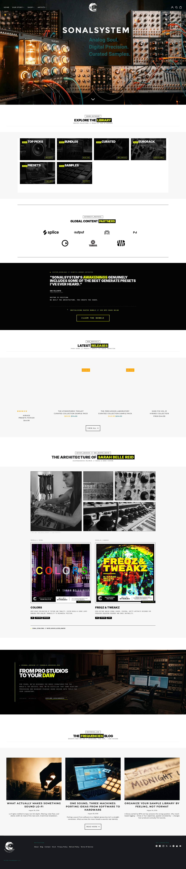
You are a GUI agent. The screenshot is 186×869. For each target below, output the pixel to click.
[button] (93, 99)
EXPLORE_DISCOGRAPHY (56, 698)
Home (6, 7)
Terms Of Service (87, 847)
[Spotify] (173, 846)
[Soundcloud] (170, 846)
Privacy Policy (62, 847)
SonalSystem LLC (14, 860)
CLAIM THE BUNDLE (93, 318)
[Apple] (177, 846)
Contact (47, 847)
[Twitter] (167, 846)
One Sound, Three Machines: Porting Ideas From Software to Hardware (93, 806)
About (36, 847)
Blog (41, 847)
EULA (54, 847)
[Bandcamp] (157, 846)
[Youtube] (180, 846)
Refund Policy (74, 847)
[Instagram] (163, 846)
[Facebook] (160, 846)
